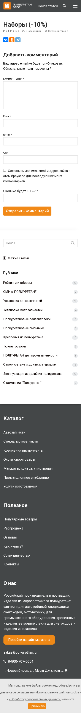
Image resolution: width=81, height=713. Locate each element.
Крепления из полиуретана (23, 337)
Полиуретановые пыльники (23, 328)
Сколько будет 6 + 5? (20, 191)
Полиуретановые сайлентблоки (27, 319)
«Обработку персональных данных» (34, 699)
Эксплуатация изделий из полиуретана (32, 374)
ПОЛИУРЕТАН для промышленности (30, 355)
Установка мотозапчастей (23, 310)
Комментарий (13, 78)
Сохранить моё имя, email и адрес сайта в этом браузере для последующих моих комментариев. (36, 176)
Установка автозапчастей (22, 301)
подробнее (59, 685)
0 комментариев (58, 31)
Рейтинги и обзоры (17, 283)
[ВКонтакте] (5, 39)
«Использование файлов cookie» (57, 692)
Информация (33, 31)
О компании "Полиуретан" (22, 383)
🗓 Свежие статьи (16, 258)
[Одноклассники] (11, 39)
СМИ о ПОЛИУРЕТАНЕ (20, 292)
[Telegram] (18, 39)
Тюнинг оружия (14, 346)
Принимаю (37, 706)
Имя (7, 116)
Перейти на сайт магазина (29, 640)
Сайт (6, 152)
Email (8, 134)
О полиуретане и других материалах (29, 364)
